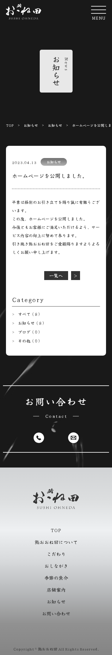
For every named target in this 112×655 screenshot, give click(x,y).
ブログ (30, 332)
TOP (10, 125)
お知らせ (31, 125)
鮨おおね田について (56, 541)
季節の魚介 (56, 577)
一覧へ (56, 275)
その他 (30, 341)
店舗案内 (56, 589)
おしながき (56, 565)
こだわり (56, 553)
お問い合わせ (56, 613)
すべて (30, 314)
